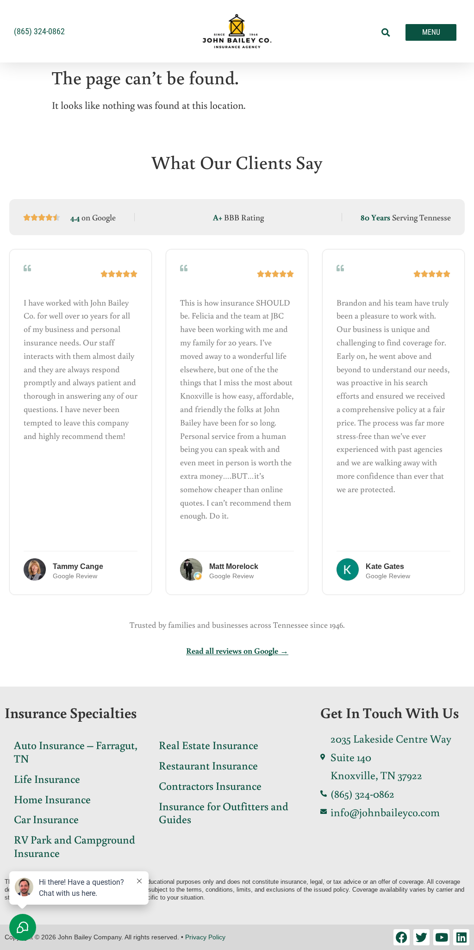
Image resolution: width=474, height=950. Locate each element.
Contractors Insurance (210, 785)
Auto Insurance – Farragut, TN (75, 751)
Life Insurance (47, 778)
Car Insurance (46, 819)
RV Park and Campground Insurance (74, 846)
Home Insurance (52, 799)
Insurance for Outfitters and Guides (223, 812)
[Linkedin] (461, 937)
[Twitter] (421, 937)
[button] (386, 32)
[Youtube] (441, 937)
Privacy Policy (205, 937)
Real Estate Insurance (208, 745)
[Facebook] (401, 937)
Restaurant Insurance (208, 765)
